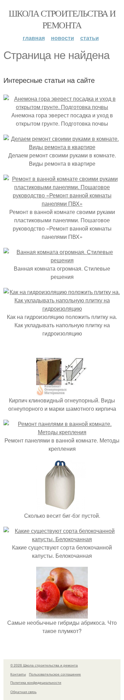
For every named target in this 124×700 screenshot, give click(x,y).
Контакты (18, 674)
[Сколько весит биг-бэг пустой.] (62, 507)
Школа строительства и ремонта (62, 19)
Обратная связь (23, 691)
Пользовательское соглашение (55, 674)
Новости (62, 38)
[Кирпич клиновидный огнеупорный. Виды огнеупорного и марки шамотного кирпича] (62, 392)
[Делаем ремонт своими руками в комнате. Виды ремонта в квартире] (62, 147)
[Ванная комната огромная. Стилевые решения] (62, 260)
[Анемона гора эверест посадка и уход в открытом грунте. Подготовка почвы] (62, 107)
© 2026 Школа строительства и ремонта (44, 665)
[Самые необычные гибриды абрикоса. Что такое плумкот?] (62, 614)
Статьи (89, 38)
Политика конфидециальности (35, 682)
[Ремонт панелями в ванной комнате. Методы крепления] (62, 432)
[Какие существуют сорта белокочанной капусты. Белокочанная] (62, 539)
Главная (34, 38)
